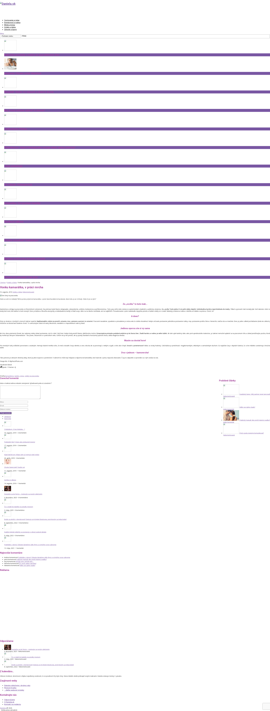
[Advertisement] (38, 12)
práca (22, 376)
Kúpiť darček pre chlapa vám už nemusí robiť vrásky (21, 455)
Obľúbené (7, 417)
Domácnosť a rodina (12, 22)
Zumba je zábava (10, 480)
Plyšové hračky (10, 688)
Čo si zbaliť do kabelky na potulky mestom (18, 507)
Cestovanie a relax (11, 20)
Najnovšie (7, 419)
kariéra (17, 376)
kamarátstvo (9, 376)
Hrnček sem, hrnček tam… (25, 561)
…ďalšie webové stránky (14, 690)
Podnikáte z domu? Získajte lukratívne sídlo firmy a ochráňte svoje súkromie (30, 545)
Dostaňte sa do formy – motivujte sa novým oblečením (23, 494)
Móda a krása (9, 25)
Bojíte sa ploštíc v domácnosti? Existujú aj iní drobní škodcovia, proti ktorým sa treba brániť (35, 519)
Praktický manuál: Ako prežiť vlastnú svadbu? (31, 559)
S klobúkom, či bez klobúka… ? (14, 429)
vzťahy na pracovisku (32, 376)
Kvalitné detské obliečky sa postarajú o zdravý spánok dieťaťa (25, 532)
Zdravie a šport (10, 29)
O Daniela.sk (9, 702)
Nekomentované (28, 292)
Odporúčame (9, 700)
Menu (2, 33)
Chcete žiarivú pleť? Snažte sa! (14, 467)
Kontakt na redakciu (12, 704)
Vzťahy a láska (10, 27)
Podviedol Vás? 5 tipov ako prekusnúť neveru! (19, 442)
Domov (3, 283)
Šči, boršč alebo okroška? (27, 563)
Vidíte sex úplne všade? (27, 565)
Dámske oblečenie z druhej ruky (17, 685)
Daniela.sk (3, 708)
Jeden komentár (228, 409)
